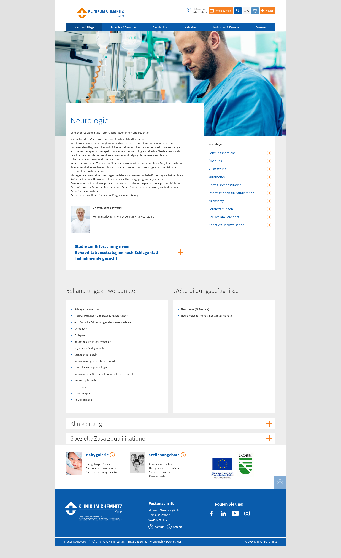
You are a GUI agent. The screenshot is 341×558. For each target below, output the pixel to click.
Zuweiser (261, 27)
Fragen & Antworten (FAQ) (79, 541)
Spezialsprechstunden (225, 185)
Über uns (215, 161)
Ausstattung (217, 169)
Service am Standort (224, 217)
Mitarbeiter (217, 177)
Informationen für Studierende (231, 193)
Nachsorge (216, 201)
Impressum (118, 541)
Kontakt (159, 527)
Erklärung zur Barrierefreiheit (145, 541)
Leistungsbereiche (222, 153)
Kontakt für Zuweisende (226, 225)
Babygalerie (97, 455)
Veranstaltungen (221, 209)
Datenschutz (173, 541)
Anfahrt (177, 527)
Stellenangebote (164, 455)
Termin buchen (222, 10)
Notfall (269, 10)
